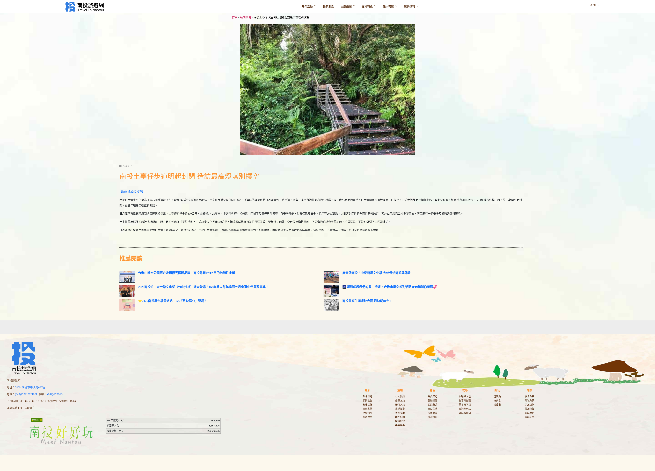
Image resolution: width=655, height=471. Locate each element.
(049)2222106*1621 (26, 394)
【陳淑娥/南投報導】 (132, 191)
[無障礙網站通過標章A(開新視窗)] (37, 420)
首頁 (234, 17)
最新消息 (328, 6)
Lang (593, 4)
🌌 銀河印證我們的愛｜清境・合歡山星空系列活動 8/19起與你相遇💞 (389, 287)
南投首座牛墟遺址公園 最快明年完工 (367, 301)
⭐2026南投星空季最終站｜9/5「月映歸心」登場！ (172, 301)
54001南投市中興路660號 (30, 387)
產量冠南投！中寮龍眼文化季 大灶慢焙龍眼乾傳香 (376, 273)
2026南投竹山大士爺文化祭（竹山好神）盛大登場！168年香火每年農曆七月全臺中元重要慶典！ (203, 287)
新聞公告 (245, 17)
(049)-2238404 (55, 394)
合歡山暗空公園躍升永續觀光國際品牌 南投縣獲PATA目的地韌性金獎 (186, 273)
